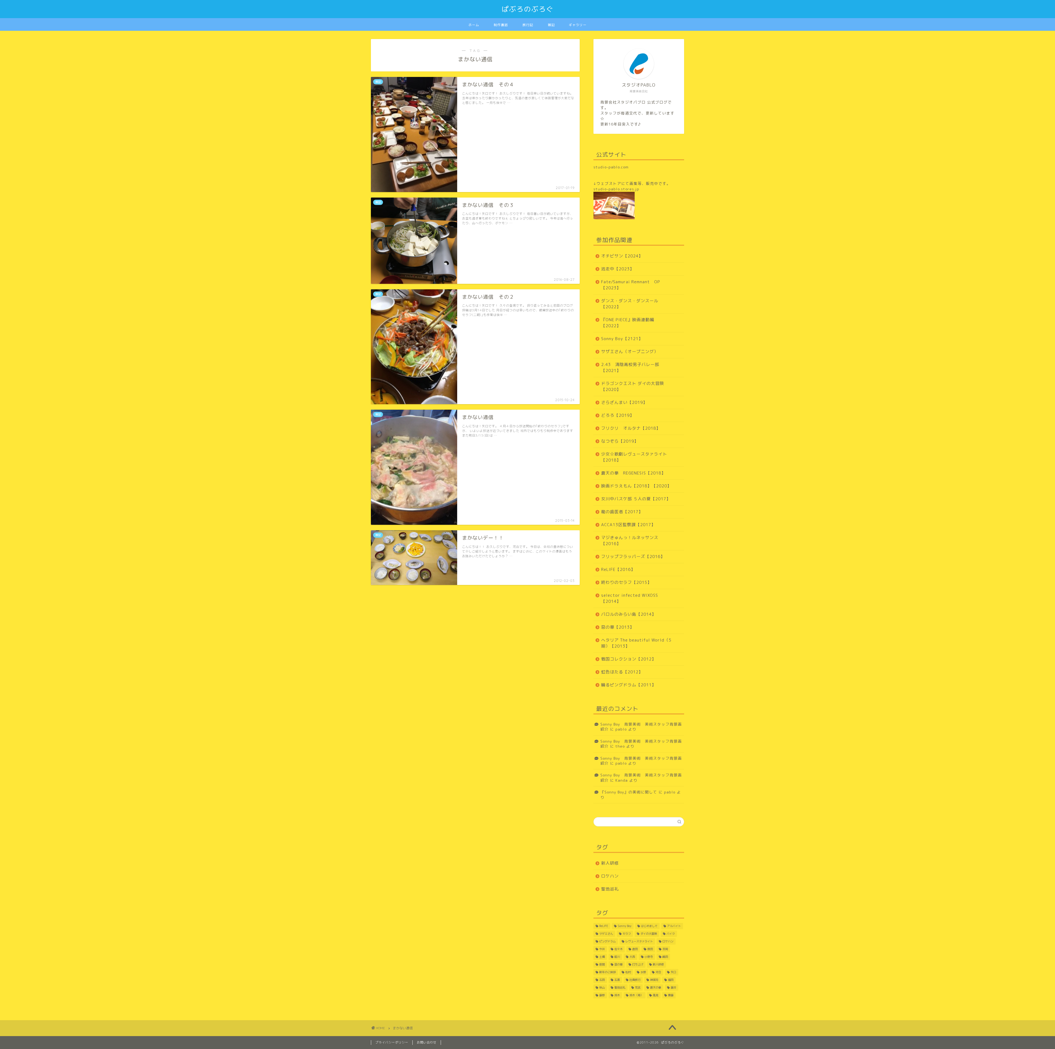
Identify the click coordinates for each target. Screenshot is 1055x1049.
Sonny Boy (624, 926)
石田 (602, 980)
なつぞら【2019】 (619, 441)
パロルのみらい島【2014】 (628, 614)
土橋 (602, 957)
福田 (670, 980)
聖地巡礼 (610, 889)
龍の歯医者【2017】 (622, 512)
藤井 (673, 987)
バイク (671, 934)
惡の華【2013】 (617, 627)
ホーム (473, 25)
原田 (650, 949)
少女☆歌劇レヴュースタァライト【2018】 (634, 457)
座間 (602, 964)
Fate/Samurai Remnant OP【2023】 (630, 285)
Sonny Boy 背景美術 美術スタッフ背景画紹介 (641, 726)
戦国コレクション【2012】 (628, 659)
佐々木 (618, 949)
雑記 (551, 25)
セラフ (627, 934)
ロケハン (610, 876)
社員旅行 (634, 980)
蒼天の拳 (655, 987)
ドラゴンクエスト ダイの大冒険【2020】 (632, 386)
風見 (655, 995)
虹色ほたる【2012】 (622, 672)
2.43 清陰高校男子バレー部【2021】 (630, 367)
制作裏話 (501, 25)
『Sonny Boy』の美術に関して (628, 792)
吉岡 (665, 949)
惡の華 (618, 964)
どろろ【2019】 (617, 415)
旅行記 (528, 25)
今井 (602, 949)
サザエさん (606, 934)
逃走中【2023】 (617, 269)
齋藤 (670, 995)
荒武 (637, 987)
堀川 (617, 957)
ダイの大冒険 (648, 934)
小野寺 (649, 957)
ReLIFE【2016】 (618, 569)
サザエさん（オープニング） (629, 351)
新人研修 (610, 863)
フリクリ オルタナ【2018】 (630, 428)
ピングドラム (607, 941)
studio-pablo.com (611, 167)
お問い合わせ (427, 1042)
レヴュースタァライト (639, 941)
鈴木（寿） (636, 995)
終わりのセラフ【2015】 (626, 582)
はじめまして (649, 926)
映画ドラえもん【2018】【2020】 (636, 486)
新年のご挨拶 (607, 972)
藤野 (602, 995)
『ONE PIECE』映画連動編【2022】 (627, 323)
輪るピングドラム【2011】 (628, 685)
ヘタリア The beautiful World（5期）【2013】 (636, 643)
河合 (658, 972)
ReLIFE (603, 926)
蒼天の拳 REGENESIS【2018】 (633, 473)
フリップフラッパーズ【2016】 (633, 556)
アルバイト (674, 926)
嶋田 (665, 957)
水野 (643, 972)
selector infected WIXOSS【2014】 (629, 598)
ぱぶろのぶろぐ (528, 9)
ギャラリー (578, 25)
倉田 (635, 949)
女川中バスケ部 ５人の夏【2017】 (636, 499)
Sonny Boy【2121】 (622, 339)
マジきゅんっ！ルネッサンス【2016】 (629, 540)
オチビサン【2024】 (622, 256)
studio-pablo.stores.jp (616, 189)
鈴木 (617, 995)
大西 (632, 957)
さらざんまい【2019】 (624, 402)
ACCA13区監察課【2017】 (628, 525)
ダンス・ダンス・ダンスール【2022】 (629, 304)
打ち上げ (637, 964)
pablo (621, 729)
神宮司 (654, 980)
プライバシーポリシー (391, 1042)
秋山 (602, 987)
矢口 (673, 972)
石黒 (617, 980)
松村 (628, 972)
